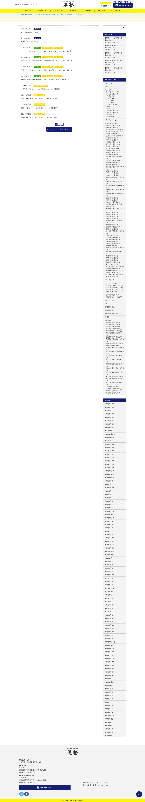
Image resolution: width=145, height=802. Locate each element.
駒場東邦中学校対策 (112, 270)
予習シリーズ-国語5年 (113, 285)
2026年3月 (108, 420)
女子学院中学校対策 (41, 85)
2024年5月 (108, 494)
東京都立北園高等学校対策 (114, 355)
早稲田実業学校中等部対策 (114, 181)
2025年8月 (108, 444)
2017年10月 (108, 722)
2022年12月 (108, 551)
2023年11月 (108, 514)
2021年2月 (108, 611)
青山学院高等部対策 (112, 393)
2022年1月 (108, 585)
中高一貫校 (108, 280)
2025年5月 (108, 454)
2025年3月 (108, 461)
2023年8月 (108, 524)
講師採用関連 (109, 310)
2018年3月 (108, 705)
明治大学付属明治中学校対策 (115, 194)
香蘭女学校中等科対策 (113, 268)
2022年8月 (108, 565)
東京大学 (110, 108)
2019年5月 (108, 665)
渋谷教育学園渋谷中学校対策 (115, 231)
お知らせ (38, 29)
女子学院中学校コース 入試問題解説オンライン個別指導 (40, 89)
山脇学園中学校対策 (112, 150)
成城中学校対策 (111, 171)
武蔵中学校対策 (111, 216)
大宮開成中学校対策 (112, 142)
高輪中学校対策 (111, 272)
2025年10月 (108, 437)
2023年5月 (108, 534)
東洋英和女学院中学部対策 (114, 208)
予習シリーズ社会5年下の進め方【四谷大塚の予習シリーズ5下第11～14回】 (46, 51)
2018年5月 (108, 699)
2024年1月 (108, 508)
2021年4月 (108, 605)
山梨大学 (110, 106)
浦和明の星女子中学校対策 (114, 220)
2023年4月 (108, 538)
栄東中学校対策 (111, 212)
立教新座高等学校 (111, 391)
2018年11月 (108, 682)
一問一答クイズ (109, 120)
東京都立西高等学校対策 (113, 376)
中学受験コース (42, 10)
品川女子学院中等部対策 (113, 136)
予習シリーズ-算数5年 (113, 291)
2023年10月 (108, 518)
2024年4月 (108, 498)
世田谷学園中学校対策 (113, 127)
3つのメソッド (75, 10)
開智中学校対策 (111, 258)
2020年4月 (108, 632)
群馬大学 (110, 116)
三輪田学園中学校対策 (113, 125)
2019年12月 (108, 642)
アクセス (107, 83)
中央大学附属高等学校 (113, 324)
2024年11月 (108, 474)
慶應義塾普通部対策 (112, 165)
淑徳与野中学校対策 (112, 227)
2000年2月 (108, 729)
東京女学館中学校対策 (113, 202)
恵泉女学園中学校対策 (113, 160)
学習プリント (109, 300)
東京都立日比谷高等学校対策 (115, 368)
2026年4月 (108, 417)
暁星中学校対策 (111, 198)
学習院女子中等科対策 (113, 146)
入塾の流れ (101, 10)
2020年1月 (108, 638)
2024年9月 (108, 481)
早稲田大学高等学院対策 (113, 343)
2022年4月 (108, 575)
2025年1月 (108, 467)
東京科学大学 (111, 110)
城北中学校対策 (111, 138)
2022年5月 (108, 571)
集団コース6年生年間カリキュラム (32, 42)
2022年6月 (108, 568)
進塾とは (28, 10)
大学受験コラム (111, 94)
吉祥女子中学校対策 (112, 134)
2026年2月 (108, 424)
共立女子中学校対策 (112, 131)
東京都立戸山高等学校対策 (114, 360)
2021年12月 (108, 588)
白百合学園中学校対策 (113, 237)
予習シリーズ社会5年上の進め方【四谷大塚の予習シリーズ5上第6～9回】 (45, 70)
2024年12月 (108, 471)
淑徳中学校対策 (111, 229)
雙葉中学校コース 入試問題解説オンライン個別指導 (39, 98)
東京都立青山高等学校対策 (114, 382)
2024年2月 (108, 504)
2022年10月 (108, 558)
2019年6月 (108, 662)
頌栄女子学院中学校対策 (113, 266)
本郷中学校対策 (111, 200)
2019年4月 (108, 668)
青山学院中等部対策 (112, 262)
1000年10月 (108, 735)
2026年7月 (108, 407)
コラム (38, 47)
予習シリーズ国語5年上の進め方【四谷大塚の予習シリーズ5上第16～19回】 (46, 79)
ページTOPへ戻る (139, 794)
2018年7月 (108, 692)
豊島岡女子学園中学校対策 (114, 252)
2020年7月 (108, 622)
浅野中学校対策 (111, 218)
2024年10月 (108, 477)
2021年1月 (108, 615)
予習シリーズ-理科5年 (113, 287)
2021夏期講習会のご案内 (29, 32)
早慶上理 (111, 104)
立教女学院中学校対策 (113, 239)
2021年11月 (108, 591)
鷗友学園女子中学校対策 (113, 274)
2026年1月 (108, 427)
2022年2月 (108, 581)
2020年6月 (108, 625)
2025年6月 (108, 451)
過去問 (107, 317)
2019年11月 (108, 645)
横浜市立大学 (111, 112)
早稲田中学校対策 (111, 175)
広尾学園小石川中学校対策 (114, 156)
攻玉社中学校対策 (111, 173)
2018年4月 (108, 702)
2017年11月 (108, 719)
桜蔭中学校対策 (39, 104)
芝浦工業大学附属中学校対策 (115, 247)
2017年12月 (108, 715)
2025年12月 (108, 431)
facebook (26, 794)
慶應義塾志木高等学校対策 (114, 333)
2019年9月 (108, 652)
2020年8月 (108, 618)
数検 (106, 303)
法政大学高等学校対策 (113, 389)
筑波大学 (110, 114)
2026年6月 (108, 410)
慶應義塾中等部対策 (112, 163)
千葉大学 (110, 96)
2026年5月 (108, 414)
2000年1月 (108, 732)
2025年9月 (108, 441)
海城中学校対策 (39, 114)
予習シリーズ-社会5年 (113, 289)
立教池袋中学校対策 (112, 243)
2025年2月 (108, 464)
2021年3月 (108, 608)
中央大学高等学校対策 (113, 326)
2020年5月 (108, 628)
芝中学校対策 (110, 245)
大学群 (109, 98)
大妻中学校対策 (111, 140)
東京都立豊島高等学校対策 (114, 378)
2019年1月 (108, 678)
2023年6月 (108, 531)
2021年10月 (108, 595)
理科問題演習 (109, 307)
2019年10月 (108, 648)
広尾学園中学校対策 (112, 154)
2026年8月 (108, 404)
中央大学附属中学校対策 (113, 129)
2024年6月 (108, 491)
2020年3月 (108, 635)
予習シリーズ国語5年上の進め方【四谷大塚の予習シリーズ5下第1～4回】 (45, 61)
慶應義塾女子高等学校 (113, 331)
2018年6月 (108, 695)
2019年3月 (108, 672)
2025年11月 (108, 434)
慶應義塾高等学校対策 (113, 337)
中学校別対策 (109, 123)
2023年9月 (108, 521)
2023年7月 (108, 528)
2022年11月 (108, 554)
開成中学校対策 (111, 256)
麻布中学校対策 (111, 276)
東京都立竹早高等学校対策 (114, 372)
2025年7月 (108, 447)
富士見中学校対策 (111, 148)
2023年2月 (108, 544)
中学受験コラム (47, 47)
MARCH (111, 100)
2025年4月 (108, 457)
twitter (21, 794)
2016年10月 (108, 725)
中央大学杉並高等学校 (113, 322)
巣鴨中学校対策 (111, 152)
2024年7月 (108, 487)
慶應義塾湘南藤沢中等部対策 (115, 167)
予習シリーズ (58, 47)
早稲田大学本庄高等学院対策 (115, 339)
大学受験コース (59, 10)
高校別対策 (108, 320)
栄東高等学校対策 (111, 386)
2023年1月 (108, 548)
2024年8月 (108, 484)
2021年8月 (108, 598)
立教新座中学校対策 (112, 241)
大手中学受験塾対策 (111, 295)
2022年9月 (108, 561)
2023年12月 (108, 511)
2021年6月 (108, 601)
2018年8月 (108, 689)
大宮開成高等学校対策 (113, 328)
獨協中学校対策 (111, 235)
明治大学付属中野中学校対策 (115, 189)
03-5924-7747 (90, 783)
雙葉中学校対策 (39, 95)
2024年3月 (108, 501)
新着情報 (89, 10)
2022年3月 (108, 578)
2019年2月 (108, 675)
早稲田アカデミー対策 (113, 297)
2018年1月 (108, 712)
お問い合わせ (115, 10)
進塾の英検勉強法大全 (111, 314)
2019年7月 (108, 658)
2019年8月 (108, 655)
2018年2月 (108, 709)
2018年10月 (108, 685)
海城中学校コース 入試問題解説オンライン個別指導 (39, 117)
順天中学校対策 (111, 264)
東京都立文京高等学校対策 (114, 364)
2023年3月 (108, 541)
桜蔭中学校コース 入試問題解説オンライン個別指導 (39, 108)
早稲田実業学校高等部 (113, 345)
